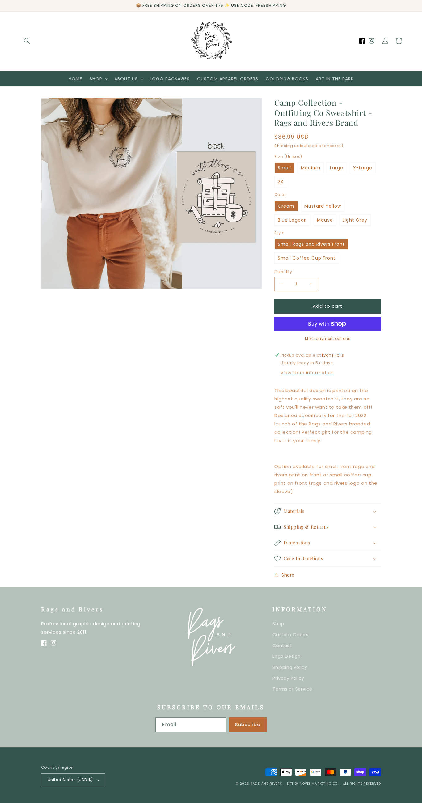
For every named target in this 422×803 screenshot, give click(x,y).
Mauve (325, 220)
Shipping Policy (289, 667)
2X (281, 182)
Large (336, 168)
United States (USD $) (70, 780)
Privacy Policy (288, 678)
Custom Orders (290, 635)
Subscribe (247, 724)
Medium (310, 168)
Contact (282, 645)
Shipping (283, 145)
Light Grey (355, 220)
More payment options (327, 338)
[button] (27, 41)
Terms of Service (292, 689)
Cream (286, 206)
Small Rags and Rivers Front (311, 244)
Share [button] (288, 575)
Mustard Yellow (322, 206)
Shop (278, 624)
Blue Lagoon (292, 220)
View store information (307, 373)
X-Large (362, 168)
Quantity (283, 272)
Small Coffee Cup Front (306, 258)
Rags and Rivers (266, 783)
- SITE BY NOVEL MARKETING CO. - (313, 783)
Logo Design (286, 656)
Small (284, 168)
